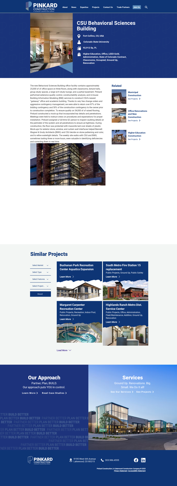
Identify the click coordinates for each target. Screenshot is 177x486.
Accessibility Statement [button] (137, 471)
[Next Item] (101, 164)
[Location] (71, 460)
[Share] (146, 7)
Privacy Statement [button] (120, 471)
